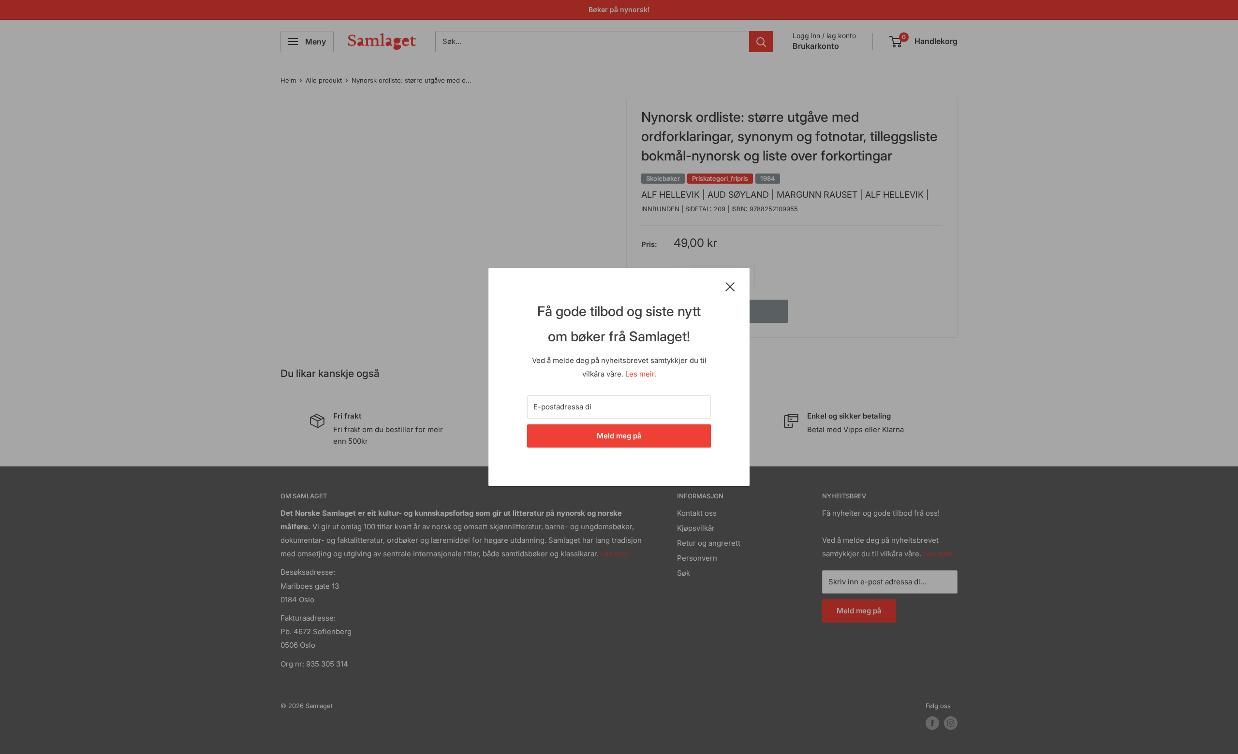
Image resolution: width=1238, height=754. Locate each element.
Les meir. (640, 373)
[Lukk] (730, 286)
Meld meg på (619, 435)
